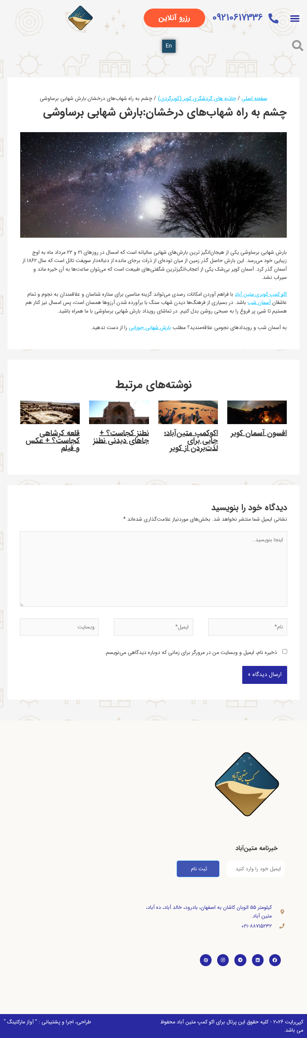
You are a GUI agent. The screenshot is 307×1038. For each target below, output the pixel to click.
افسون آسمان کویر (259, 433)
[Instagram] (223, 960)
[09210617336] (273, 18)
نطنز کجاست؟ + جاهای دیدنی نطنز (121, 436)
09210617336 (237, 17)
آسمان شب (259, 302)
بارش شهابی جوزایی (150, 327)
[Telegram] (240, 960)
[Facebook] (275, 960)
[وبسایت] (59, 628)
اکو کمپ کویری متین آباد (261, 294)
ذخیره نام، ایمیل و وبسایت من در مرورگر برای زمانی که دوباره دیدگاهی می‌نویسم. (190, 652)
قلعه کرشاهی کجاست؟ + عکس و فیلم (52, 440)
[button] (295, 18)
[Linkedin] (258, 960)
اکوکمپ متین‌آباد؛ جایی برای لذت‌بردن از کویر (191, 440)
